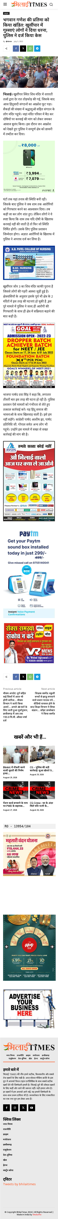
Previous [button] (7, 947)
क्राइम (6, 13)
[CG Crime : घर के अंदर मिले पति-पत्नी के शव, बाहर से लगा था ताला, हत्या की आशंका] (42, 790)
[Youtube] (31, 1107)
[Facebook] (16, 48)
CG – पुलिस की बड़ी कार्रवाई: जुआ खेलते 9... (41, 769)
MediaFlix (37, 1214)
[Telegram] (37, 48)
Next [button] (51, 947)
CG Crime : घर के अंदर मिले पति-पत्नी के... (41, 804)
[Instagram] (14, 1107)
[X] (23, 48)
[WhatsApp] (30, 48)
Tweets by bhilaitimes (19, 1184)
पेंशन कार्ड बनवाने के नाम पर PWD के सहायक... (15, 804)
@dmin (9, 41)
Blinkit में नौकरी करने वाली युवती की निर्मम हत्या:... (14, 770)
